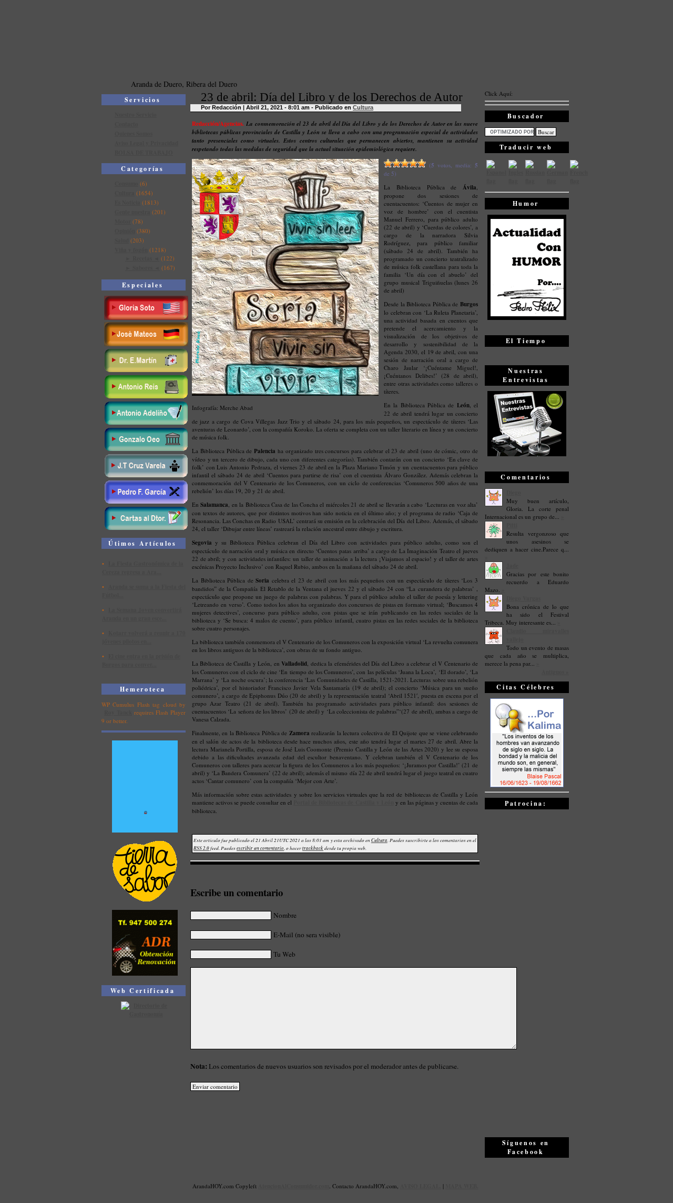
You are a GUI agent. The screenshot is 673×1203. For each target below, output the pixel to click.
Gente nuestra (132, 212)
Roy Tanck (118, 712)
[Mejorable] (388, 163)
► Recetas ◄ (142, 258)
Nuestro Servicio (136, 115)
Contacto (126, 124)
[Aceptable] (396, 163)
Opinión (125, 231)
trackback (312, 848)
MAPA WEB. (461, 1186)
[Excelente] (421, 163)
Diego (513, 492)
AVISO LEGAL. (420, 1186)
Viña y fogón (131, 250)
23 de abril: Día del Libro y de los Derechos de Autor (332, 97)
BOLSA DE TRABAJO (144, 152)
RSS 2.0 (201, 848)
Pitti (511, 525)
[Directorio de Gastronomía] (145, 1014)
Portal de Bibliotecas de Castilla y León (343, 802)
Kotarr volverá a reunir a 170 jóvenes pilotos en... (144, 637)
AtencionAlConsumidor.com (293, 1186)
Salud (122, 240)
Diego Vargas (523, 598)
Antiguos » (555, 672)
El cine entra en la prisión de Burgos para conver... (141, 660)
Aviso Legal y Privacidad (146, 143)
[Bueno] (405, 163)
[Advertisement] (526, 972)
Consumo (126, 183)
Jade (512, 566)
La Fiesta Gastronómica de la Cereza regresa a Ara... (142, 567)
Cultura (125, 193)
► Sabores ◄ (142, 268)
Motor (123, 221)
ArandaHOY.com (376, 1186)
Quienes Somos (133, 133)
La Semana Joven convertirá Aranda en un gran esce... (142, 614)
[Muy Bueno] (413, 163)
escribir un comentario (260, 848)
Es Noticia (127, 202)
